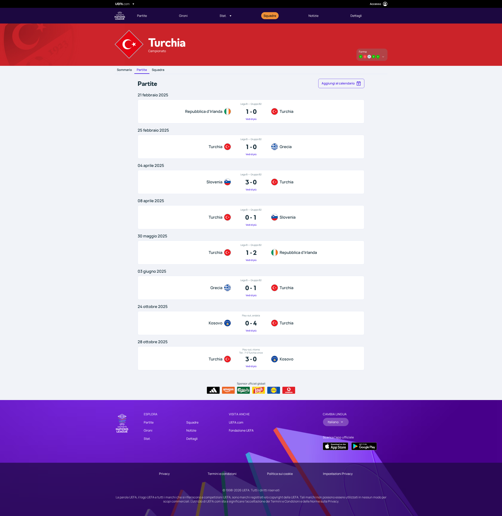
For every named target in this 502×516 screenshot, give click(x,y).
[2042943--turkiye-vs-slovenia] (251, 217)
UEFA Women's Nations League (120, 16)
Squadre (192, 422)
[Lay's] (258, 390)
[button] (225, 15)
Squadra (158, 70)
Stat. (147, 438)
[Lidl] (273, 390)
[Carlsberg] (243, 390)
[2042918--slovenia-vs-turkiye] (251, 182)
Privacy (164, 474)
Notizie (191, 430)
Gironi (148, 430)
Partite (142, 70)
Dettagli (192, 438)
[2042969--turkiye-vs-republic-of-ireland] (251, 252)
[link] (142, 15)
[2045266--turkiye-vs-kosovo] (251, 358)
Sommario (124, 70)
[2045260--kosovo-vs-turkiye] (251, 323)
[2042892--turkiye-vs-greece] (251, 147)
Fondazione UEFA (241, 430)
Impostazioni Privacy (338, 474)
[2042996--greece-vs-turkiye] (251, 288)
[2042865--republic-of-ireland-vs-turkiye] (251, 111)
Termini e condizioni (222, 474)
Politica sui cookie (280, 474)
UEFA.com (236, 422)
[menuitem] (153, 15)
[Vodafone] (288, 390)
